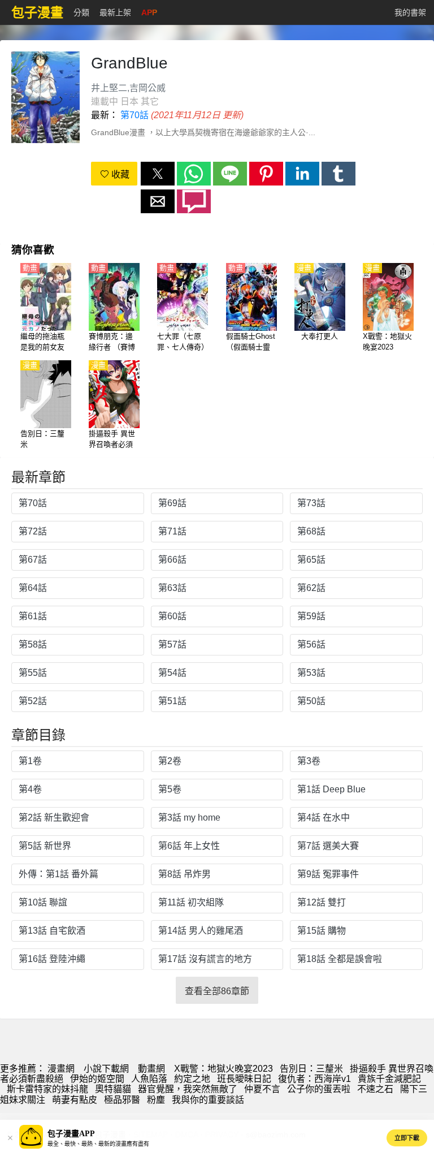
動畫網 (151, 1068)
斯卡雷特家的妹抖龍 (47, 1089)
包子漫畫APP (71, 1133)
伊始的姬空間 (97, 1079)
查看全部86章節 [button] (217, 991)
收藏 (119, 174)
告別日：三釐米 (311, 1068)
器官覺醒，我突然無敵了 (187, 1089)
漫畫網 (61, 1068)
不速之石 (375, 1089)
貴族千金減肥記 (389, 1079)
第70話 (134, 115)
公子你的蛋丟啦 (318, 1089)
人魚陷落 (149, 1079)
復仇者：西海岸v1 (314, 1079)
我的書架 (410, 12)
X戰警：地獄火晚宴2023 (223, 1068)
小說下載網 (106, 1068)
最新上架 (115, 12)
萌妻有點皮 (74, 1100)
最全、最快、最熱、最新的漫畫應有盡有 (98, 1144)
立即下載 (406, 1138)
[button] (158, 174)
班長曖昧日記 (244, 1079)
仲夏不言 (262, 1089)
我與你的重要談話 (208, 1100)
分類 (81, 12)
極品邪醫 (122, 1100)
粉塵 (156, 1100)
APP (149, 12)
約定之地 (192, 1079)
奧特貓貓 (113, 1089)
